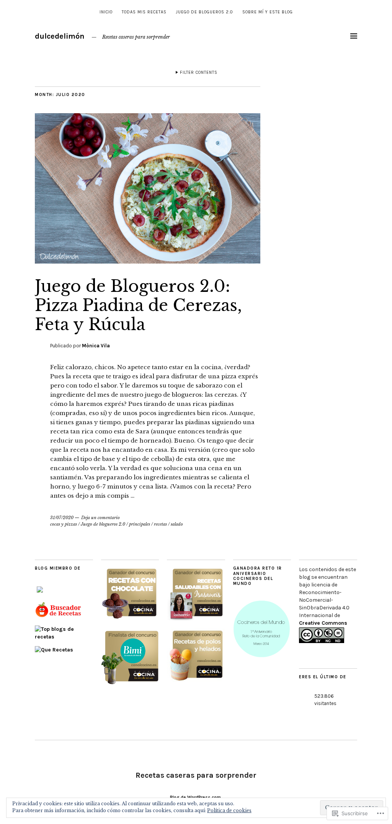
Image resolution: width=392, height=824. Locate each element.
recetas (160, 524)
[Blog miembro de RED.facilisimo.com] (40, 593)
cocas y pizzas (63, 524)
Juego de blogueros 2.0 (204, 12)
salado (177, 524)
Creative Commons (323, 623)
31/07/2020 (62, 517)
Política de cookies (229, 810)
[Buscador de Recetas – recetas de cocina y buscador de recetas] (59, 616)
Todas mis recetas (144, 12)
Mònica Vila (96, 345)
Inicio (106, 12)
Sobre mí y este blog (267, 12)
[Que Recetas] (54, 649)
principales (139, 524)
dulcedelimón (60, 36)
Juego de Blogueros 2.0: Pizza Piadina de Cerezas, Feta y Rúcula (138, 305)
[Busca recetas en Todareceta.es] (64, 636)
